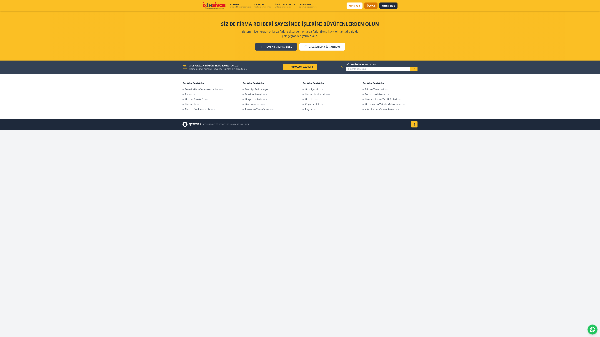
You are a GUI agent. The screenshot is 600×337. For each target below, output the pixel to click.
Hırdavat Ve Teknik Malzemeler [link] (385, 104)
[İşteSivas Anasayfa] (214, 5)
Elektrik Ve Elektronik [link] (200, 109)
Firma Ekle (388, 5)
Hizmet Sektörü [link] (196, 99)
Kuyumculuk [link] (314, 104)
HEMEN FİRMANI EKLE (278, 47)
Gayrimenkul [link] (255, 104)
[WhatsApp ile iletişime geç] (593, 330)
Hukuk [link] (311, 99)
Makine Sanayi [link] (256, 94)
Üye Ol (371, 5)
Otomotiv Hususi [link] (317, 94)
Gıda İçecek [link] (314, 89)
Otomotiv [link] (193, 104)
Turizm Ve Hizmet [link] (377, 94)
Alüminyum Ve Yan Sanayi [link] (382, 109)
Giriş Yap (354, 5)
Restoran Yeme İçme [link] (259, 109)
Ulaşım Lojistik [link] (256, 99)
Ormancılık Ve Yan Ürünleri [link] (382, 99)
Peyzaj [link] (310, 109)
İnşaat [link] (191, 94)
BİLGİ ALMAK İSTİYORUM (324, 47)
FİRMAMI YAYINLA (302, 67)
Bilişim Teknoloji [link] (376, 89)
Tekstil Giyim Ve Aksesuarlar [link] (204, 89)
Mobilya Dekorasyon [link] (259, 89)
